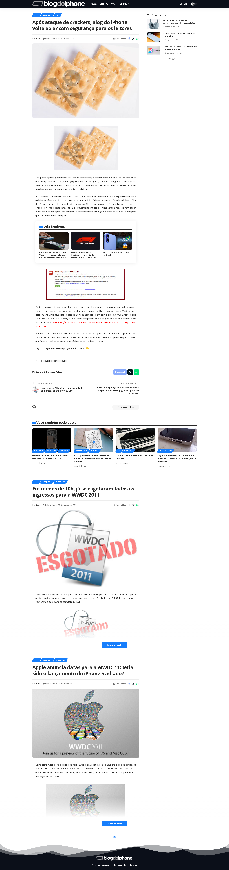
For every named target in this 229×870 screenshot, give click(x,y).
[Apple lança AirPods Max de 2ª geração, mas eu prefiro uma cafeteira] (153, 24)
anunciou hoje (94, 764)
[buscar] (181, 4)
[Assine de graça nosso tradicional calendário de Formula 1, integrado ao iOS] (85, 241)
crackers (104, 181)
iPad (58, 839)
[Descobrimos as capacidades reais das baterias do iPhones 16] (51, 440)
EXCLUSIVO (38, 451)
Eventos (94, 451)
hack (63, 361)
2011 (36, 15)
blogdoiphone (51, 361)
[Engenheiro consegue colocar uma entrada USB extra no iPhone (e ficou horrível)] (177, 440)
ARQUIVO (47, 15)
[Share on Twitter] (133, 39)
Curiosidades (165, 451)
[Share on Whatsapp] (137, 39)
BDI (57, 15)
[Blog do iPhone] (59, 4)
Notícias (64, 451)
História (128, 451)
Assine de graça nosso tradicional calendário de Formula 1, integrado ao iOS (83, 255)
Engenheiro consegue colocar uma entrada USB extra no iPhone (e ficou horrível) (177, 458)
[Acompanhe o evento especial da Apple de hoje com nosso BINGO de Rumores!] (93, 440)
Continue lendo (114, 645)
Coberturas (81, 451)
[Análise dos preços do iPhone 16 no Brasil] (117, 241)
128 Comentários (127, 407)
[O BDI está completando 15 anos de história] (135, 440)
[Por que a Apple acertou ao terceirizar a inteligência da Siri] (153, 50)
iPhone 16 (51, 451)
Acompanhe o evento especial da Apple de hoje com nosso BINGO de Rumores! (92, 458)
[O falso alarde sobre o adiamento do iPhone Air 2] (153, 37)
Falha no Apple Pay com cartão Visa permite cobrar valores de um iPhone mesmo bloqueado (52, 255)
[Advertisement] (172, 100)
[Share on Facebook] (129, 39)
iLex (38, 38)
